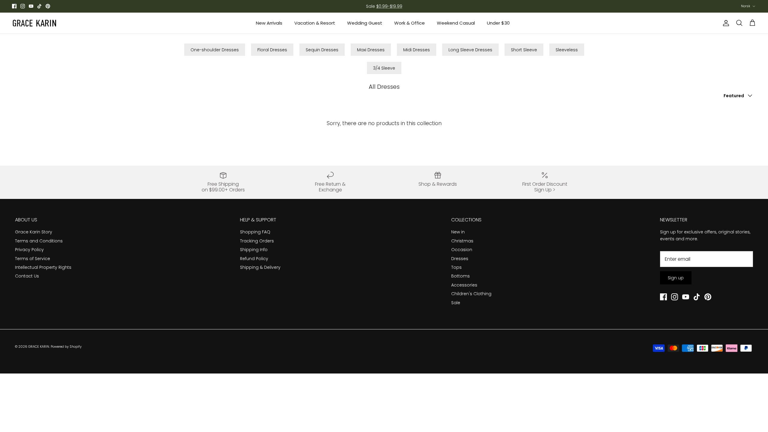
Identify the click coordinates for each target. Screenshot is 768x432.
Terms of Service (32, 259)
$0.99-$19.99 (389, 6)
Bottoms (460, 276)
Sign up (676, 278)
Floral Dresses (272, 50)
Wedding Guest (364, 23)
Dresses (459, 259)
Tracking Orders (257, 241)
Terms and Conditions (39, 241)
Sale (455, 303)
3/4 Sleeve (384, 68)
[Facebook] (14, 6)
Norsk (745, 6)
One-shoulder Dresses (214, 50)
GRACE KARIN (38, 346)
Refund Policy (254, 259)
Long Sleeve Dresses (470, 50)
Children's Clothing (471, 294)
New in (458, 232)
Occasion (461, 250)
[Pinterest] (48, 6)
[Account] (725, 23)
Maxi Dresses (371, 50)
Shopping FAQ (255, 232)
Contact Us (27, 276)
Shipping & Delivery (260, 267)
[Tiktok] (39, 6)
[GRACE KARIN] (34, 23)
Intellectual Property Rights (43, 267)
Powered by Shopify (66, 346)
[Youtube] (31, 6)
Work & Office (409, 23)
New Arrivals (269, 23)
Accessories (464, 285)
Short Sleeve (524, 50)
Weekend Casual (456, 23)
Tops (456, 267)
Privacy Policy (29, 250)
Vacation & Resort (314, 23)
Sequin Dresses (322, 50)
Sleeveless (567, 50)
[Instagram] (22, 6)
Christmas (462, 241)
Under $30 (498, 23)
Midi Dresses (416, 50)
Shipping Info (254, 250)
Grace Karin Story (33, 232)
